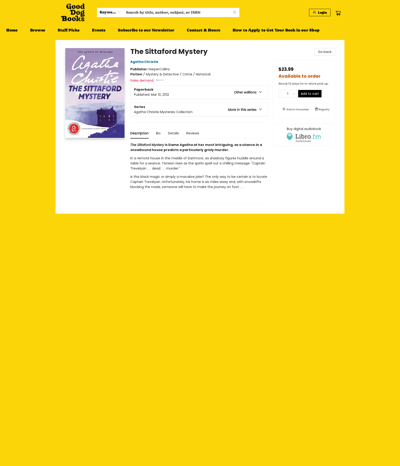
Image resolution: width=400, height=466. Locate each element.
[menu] (200, 30)
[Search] (234, 12)
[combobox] (110, 12)
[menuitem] (12, 30)
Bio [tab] (158, 133)
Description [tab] (139, 133)
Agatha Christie (144, 61)
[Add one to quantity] (294, 93)
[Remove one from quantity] (281, 93)
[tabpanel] (199, 173)
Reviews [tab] (192, 133)
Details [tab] (173, 133)
